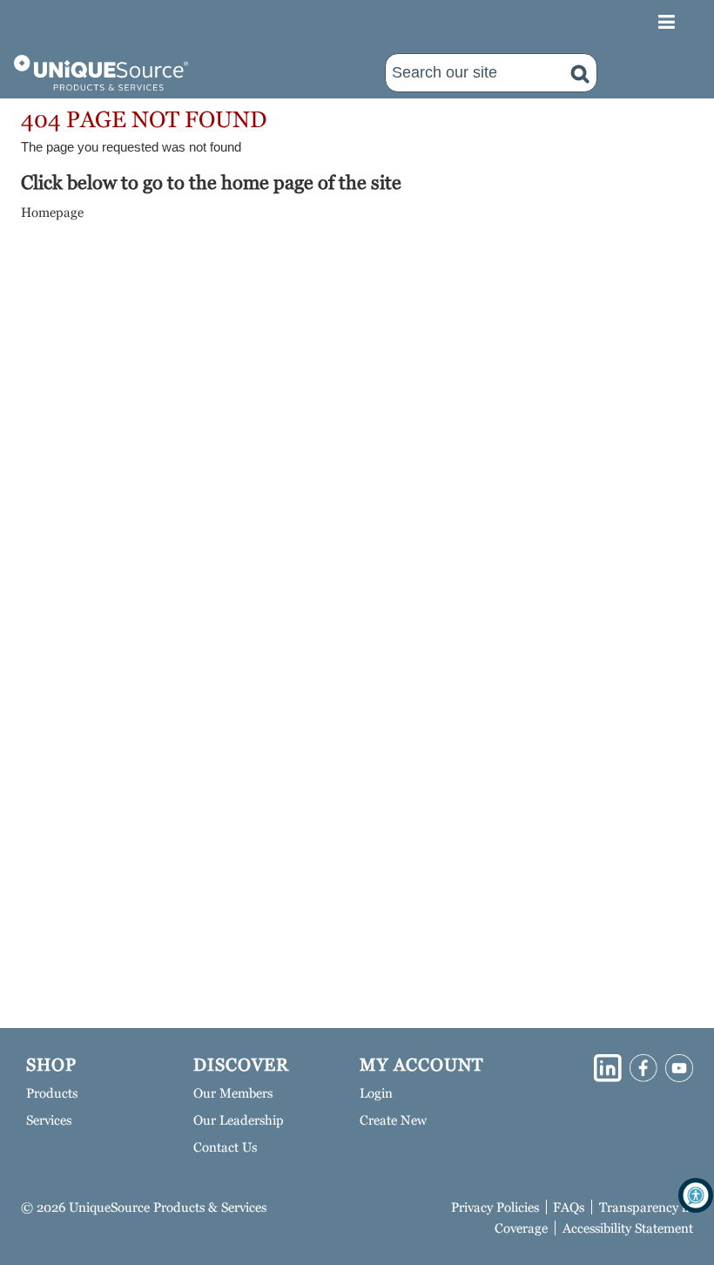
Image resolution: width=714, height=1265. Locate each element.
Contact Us (225, 1147)
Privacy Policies (495, 1207)
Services (48, 1120)
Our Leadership (238, 1120)
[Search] (579, 72)
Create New (393, 1120)
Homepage (52, 212)
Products (51, 1093)
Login (376, 1093)
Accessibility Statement (627, 1228)
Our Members (233, 1093)
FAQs (568, 1207)
